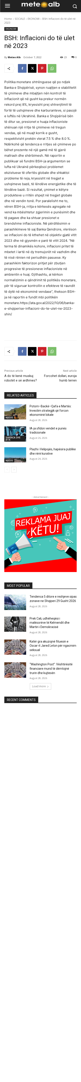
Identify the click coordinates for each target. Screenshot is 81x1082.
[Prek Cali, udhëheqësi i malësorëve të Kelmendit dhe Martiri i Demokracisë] (15, 624)
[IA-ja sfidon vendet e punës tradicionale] (15, 434)
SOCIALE (20, 19)
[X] (32, 68)
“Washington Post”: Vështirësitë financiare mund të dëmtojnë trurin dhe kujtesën (51, 668)
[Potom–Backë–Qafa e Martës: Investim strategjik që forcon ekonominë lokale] (15, 411)
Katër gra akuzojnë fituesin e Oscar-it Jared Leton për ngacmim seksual (53, 646)
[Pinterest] (42, 68)
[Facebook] (22, 68)
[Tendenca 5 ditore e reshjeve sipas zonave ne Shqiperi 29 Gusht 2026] (15, 602)
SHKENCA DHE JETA (13, 438)
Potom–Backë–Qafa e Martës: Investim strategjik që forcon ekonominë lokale (50, 410)
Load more (39, 686)
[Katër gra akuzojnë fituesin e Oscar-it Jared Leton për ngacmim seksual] (15, 647)
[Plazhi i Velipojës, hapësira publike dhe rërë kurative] (15, 454)
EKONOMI (34, 19)
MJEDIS (9, 417)
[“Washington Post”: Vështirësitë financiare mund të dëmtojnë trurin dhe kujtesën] (15, 669)
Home (8, 19)
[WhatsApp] (52, 68)
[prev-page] (7, 469)
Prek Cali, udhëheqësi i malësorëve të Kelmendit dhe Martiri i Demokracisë (50, 623)
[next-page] (14, 469)
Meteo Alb (14, 57)
